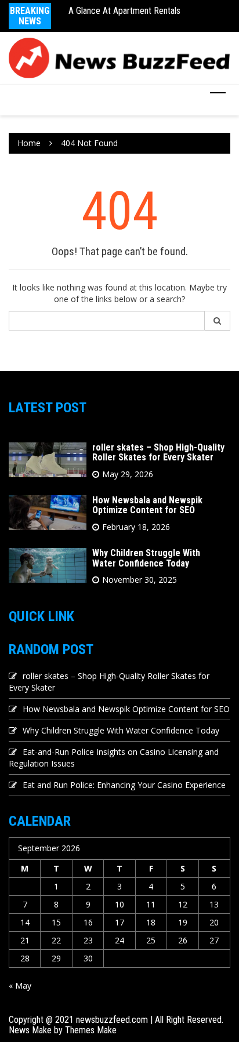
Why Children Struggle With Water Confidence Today (146, 558)
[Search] (217, 321)
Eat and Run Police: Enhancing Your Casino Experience (124, 784)
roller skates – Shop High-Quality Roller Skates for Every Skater (158, 452)
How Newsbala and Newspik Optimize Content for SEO (147, 505)
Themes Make (91, 1030)
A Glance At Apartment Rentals (124, 10)
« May (20, 985)
